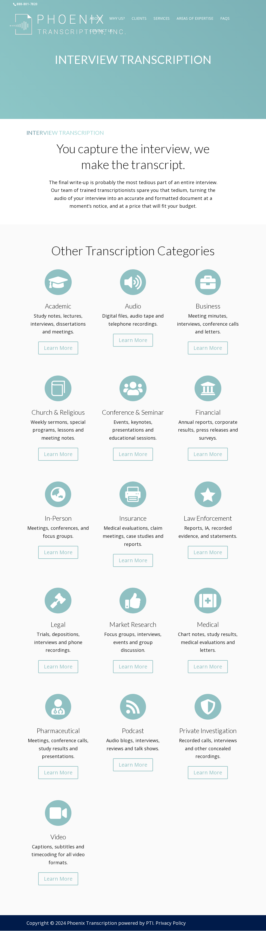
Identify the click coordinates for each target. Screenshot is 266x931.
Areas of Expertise (195, 19)
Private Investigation (208, 730)
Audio (133, 306)
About (96, 19)
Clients (139, 19)
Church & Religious (58, 412)
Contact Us (101, 31)
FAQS (225, 19)
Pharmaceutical (58, 730)
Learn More (58, 347)
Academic (58, 306)
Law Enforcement (208, 518)
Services (162, 19)
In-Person (58, 518)
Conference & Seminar (133, 412)
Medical (208, 624)
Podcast (133, 730)
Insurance (133, 518)
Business (208, 306)
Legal (58, 624)
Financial (208, 412)
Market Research (132, 624)
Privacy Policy (171, 923)
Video (58, 837)
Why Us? (117, 19)
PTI (149, 923)
